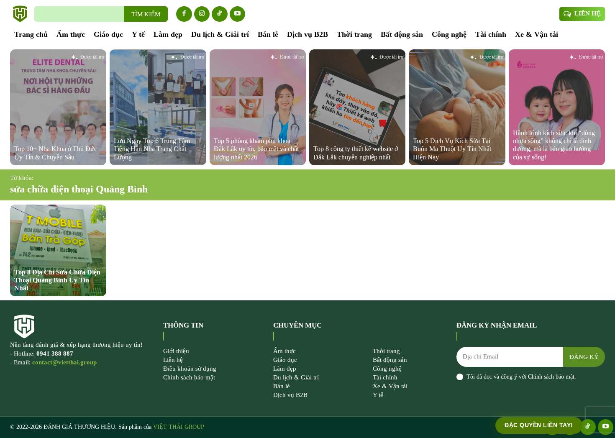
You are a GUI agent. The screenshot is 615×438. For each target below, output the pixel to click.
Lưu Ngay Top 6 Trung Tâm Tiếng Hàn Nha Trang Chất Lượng (152, 148)
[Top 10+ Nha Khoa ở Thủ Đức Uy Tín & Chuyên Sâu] (58, 107)
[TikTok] (220, 14)
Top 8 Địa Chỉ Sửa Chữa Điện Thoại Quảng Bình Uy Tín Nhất (57, 280)
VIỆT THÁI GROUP (178, 427)
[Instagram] (202, 14)
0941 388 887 (54, 353)
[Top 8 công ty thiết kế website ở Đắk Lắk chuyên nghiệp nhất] (357, 107)
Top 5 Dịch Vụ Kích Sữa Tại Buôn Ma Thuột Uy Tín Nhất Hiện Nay (452, 148)
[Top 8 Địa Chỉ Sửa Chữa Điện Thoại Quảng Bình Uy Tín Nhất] (58, 250)
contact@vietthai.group (64, 362)
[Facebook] (184, 14)
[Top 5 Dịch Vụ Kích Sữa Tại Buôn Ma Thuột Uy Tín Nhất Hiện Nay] (457, 107)
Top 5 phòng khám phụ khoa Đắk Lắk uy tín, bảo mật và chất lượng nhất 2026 (256, 148)
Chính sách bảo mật (551, 377)
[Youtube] (238, 14)
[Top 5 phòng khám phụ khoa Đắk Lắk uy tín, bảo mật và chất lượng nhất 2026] (258, 107)
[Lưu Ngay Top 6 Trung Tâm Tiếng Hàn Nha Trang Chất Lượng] (158, 107)
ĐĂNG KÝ (584, 356)
